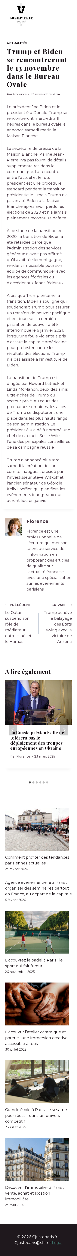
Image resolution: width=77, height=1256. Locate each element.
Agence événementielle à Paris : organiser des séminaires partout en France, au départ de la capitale (38, 888)
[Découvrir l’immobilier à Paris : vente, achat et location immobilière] (38, 1159)
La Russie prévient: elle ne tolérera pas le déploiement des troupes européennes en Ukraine (37, 740)
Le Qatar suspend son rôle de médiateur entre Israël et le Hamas (18, 623)
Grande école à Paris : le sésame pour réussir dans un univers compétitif (36, 1115)
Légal (57, 1242)
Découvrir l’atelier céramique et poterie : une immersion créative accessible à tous (36, 1038)
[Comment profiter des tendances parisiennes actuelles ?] (38, 829)
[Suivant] (64, 729)
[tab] (30, 782)
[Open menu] (68, 14)
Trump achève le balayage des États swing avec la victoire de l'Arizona (58, 623)
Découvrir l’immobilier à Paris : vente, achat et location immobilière (34, 1193)
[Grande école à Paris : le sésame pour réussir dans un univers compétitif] (38, 1081)
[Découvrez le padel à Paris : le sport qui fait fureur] (38, 932)
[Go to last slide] (13, 729)
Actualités (17, 43)
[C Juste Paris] (21, 14)
